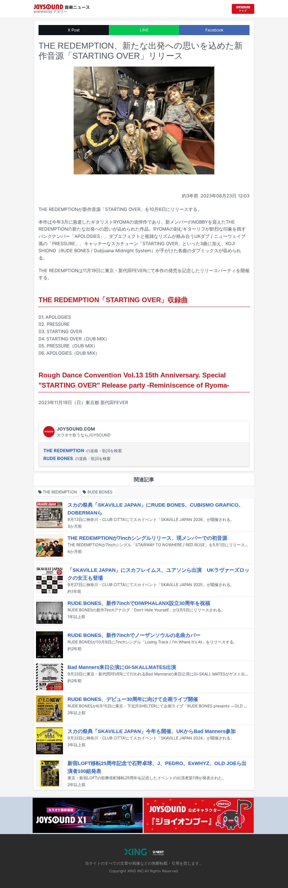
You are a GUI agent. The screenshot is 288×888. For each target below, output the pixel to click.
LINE (144, 30)
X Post (74, 30)
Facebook (214, 30)
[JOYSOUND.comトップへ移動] (243, 9)
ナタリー (60, 11)
